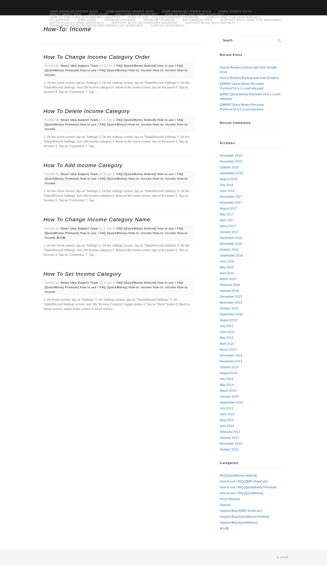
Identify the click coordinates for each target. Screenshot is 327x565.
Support (225, 505)
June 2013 (227, 414)
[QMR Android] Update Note (74, 11)
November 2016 (231, 244)
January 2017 (229, 232)
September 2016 (231, 255)
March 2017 (228, 226)
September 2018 (231, 173)
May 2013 (226, 420)
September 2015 (231, 314)
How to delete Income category (86, 111)
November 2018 (231, 161)
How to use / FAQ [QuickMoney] (233, 17)
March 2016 (228, 279)
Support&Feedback (167, 25)
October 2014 (229, 367)
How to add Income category (83, 165)
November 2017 (231, 202)
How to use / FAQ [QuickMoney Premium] (248, 487)
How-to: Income (140, 70)
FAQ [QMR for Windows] (137, 14)
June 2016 (227, 261)
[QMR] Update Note (235, 11)
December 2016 (231, 238)
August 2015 (228, 320)
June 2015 (227, 332)
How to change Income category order (96, 57)
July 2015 (226, 326)
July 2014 (226, 379)
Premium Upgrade (120, 20)
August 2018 (228, 179)
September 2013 (231, 402)
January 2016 (229, 291)
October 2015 (229, 308)
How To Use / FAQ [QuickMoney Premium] (163, 17)
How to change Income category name (96, 219)
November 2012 (231, 443)
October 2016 (229, 249)
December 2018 (231, 155)
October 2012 (229, 449)
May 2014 (226, 385)
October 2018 (229, 167)
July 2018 (226, 185)
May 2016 (226, 267)
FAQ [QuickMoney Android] (136, 65)
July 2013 (226, 408)
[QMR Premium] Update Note (186, 11)
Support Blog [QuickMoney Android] (144, 22)
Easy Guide (98, 14)
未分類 (61, 237)
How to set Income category (82, 274)
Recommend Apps (198, 20)
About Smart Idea (65, 14)
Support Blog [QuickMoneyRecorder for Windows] (96, 25)
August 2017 (228, 208)
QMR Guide (87, 20)
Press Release (230, 499)
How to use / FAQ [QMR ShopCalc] (194, 14)
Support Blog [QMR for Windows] (250, 20)
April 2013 (227, 426)
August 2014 (228, 373)
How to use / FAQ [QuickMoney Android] (85, 17)
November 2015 (231, 302)
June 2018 (227, 191)
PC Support (60, 20)
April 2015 (227, 343)
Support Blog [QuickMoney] (210, 22)
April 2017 (227, 220)
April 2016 (227, 273)
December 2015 (231, 296)
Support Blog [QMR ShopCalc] (77, 22)
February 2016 (230, 285)
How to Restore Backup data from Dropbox (249, 78)
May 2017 (226, 214)
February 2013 (230, 432)
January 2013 (229, 438)
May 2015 (226, 338)
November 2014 (231, 361)
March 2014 (228, 391)
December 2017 (231, 197)
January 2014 (229, 396)
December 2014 (231, 355)
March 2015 (228, 349)
